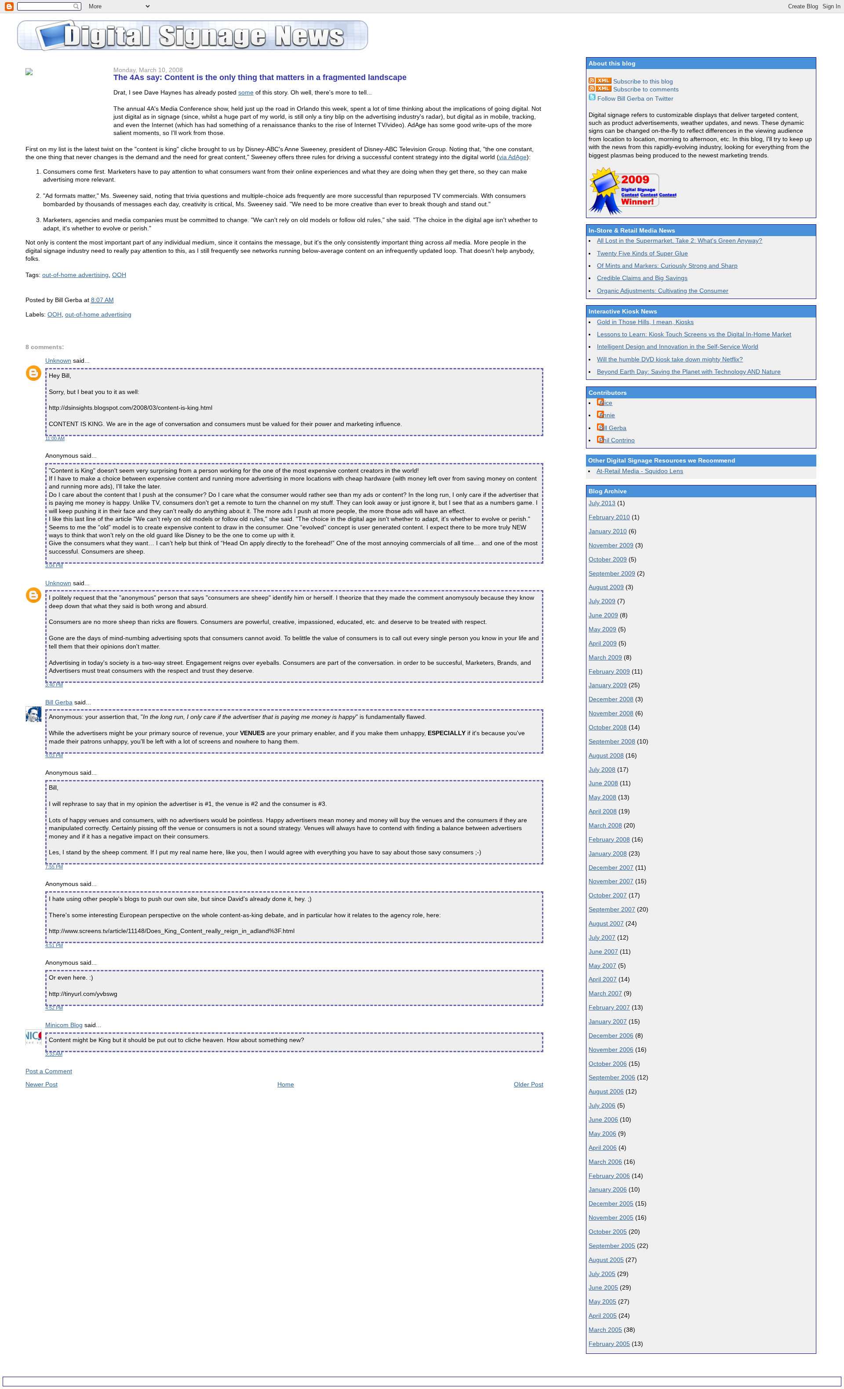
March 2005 (605, 1329)
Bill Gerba (59, 702)
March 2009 (605, 657)
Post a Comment (48, 1071)
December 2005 (611, 1203)
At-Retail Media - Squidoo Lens (640, 470)
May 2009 (602, 629)
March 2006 (605, 1161)
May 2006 (602, 1133)
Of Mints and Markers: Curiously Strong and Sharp (667, 265)
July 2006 (602, 1105)
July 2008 (602, 769)
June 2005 (603, 1287)
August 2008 (606, 755)
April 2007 (603, 979)
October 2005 (608, 1231)
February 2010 (609, 517)
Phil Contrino (617, 440)
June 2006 (603, 1119)
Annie (607, 415)
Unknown (58, 360)
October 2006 (608, 1063)
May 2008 (602, 797)
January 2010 (608, 531)
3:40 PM (54, 684)
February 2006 (609, 1175)
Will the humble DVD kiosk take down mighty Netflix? (670, 359)
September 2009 (612, 573)
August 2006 (606, 1091)
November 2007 (611, 881)
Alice (605, 402)
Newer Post (41, 1084)
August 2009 (606, 587)
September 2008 (612, 741)
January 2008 (608, 853)
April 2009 (603, 643)
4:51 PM (54, 945)
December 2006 (611, 1035)
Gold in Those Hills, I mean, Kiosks (645, 321)
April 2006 (603, 1147)
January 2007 (608, 1021)
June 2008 (603, 783)
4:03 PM (54, 755)
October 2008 (608, 727)
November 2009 (611, 545)
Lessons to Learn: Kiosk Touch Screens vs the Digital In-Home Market (694, 334)
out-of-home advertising (75, 274)
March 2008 (605, 825)
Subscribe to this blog (642, 81)
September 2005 (612, 1245)
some (246, 92)
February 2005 (609, 1343)
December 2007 (611, 867)
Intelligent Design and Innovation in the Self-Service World (677, 346)
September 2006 (612, 1077)
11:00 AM (55, 438)
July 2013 (602, 503)
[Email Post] (116, 299)
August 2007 (606, 923)
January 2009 (608, 685)
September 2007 (612, 909)
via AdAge (513, 156)
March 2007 (605, 993)
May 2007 (602, 965)
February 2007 (609, 1007)
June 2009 (603, 615)
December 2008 (611, 699)
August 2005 (606, 1259)
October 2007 (608, 895)
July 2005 (602, 1273)
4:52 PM (54, 1007)
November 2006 (611, 1049)
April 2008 (603, 811)
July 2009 (602, 601)
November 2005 (611, 1217)
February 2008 (609, 839)
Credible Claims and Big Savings (642, 277)
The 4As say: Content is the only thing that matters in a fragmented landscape (260, 77)
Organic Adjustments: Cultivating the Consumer (662, 290)
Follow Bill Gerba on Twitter (634, 98)
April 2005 (603, 1315)
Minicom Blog (64, 1024)
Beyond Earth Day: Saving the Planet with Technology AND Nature (689, 371)
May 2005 (602, 1301)
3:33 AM (53, 1054)
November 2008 (611, 713)
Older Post (528, 1084)
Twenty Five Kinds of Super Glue (642, 253)
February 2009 (609, 671)
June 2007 (603, 951)
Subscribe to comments (645, 89)
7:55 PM (54, 866)
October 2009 (608, 559)
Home (285, 1084)
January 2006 (608, 1189)
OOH (119, 274)
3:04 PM (54, 565)
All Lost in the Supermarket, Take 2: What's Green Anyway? (679, 240)
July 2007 (602, 937)
